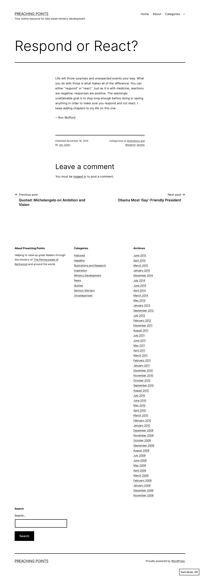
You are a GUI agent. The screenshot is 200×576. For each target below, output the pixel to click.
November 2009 (143, 435)
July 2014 (139, 280)
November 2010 (143, 375)
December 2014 (143, 275)
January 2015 (141, 270)
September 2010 (143, 385)
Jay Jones (64, 144)
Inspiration (80, 270)
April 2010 (139, 410)
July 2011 (139, 335)
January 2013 (141, 305)
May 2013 (139, 300)
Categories (172, 14)
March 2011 (140, 355)
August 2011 (140, 330)
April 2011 (139, 350)
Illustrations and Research (90, 265)
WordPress (178, 561)
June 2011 (139, 340)
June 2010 (139, 400)
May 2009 (139, 465)
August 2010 (141, 390)
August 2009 (141, 450)
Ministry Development (87, 275)
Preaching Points (31, 14)
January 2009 (142, 485)
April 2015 (139, 260)
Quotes (141, 144)
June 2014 (139, 285)
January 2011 (141, 365)
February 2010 (142, 420)
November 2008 (143, 495)
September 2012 (143, 310)
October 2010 (141, 380)
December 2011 (142, 325)
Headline (79, 260)
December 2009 (143, 430)
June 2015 (139, 255)
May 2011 (139, 345)
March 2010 (140, 415)
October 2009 (142, 440)
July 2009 (139, 455)
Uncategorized (83, 295)
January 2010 (141, 425)
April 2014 (139, 290)
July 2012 (139, 315)
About (157, 14)
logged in (79, 176)
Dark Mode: (187, 572)
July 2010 (139, 395)
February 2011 (142, 360)
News (77, 280)
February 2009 (142, 480)
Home (145, 14)
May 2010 (139, 405)
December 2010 (143, 370)
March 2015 (140, 265)
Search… (20, 515)
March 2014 (140, 295)
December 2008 (143, 490)
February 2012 (142, 320)
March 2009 (140, 475)
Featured (79, 255)
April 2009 (139, 470)
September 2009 (143, 445)
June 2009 (140, 460)
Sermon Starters (84, 290)
